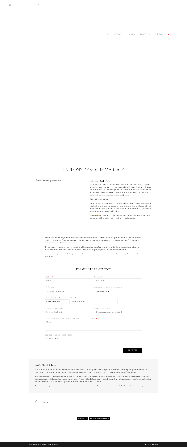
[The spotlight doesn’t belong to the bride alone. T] (86, 409)
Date (72, 298)
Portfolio (145, 34)
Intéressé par (52, 298)
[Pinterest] (96, 434)
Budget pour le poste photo (59, 335)
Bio (107, 34)
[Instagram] (90, 434)
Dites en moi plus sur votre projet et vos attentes (70, 319)
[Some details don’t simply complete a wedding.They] (101, 410)
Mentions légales (53, 444)
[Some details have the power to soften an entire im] (42, 409)
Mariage (118, 34)
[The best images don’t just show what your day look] (145, 410)
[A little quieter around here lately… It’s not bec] (57, 411)
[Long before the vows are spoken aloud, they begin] (130, 411)
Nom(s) (48, 277)
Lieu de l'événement (55, 308)
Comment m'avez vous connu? (109, 287)
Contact (159, 34)
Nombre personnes (103, 308)
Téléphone (50, 287)
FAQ (95, 215)
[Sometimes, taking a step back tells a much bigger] (71, 409)
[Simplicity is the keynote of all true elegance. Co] (116, 409)
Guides (132, 34)
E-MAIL (97, 277)
